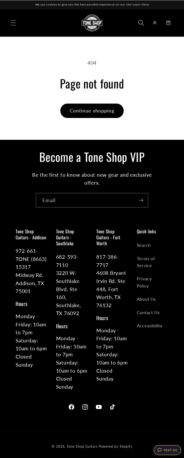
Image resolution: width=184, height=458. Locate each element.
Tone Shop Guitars (82, 446)
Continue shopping (92, 110)
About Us (146, 299)
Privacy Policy (144, 282)
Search (144, 245)
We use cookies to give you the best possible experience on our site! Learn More (92, 4)
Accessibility (149, 325)
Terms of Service (146, 262)
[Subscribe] (141, 200)
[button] (13, 22)
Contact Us (148, 312)
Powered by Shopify (115, 446)
